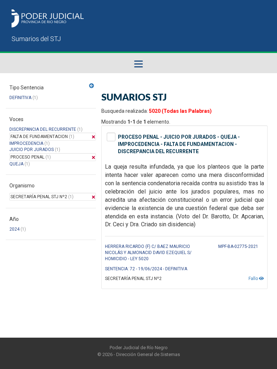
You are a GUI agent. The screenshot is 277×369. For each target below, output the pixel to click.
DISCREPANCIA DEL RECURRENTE (42, 129)
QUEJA (16, 163)
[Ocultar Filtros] (91, 85)
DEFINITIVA (20, 97)
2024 (14, 229)
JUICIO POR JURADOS (31, 149)
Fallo (254, 278)
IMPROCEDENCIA (26, 143)
